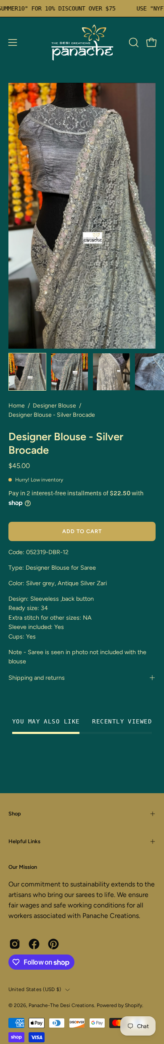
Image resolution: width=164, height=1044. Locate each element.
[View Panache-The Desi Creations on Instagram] (14, 944)
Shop (14, 813)
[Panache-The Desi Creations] (82, 42)
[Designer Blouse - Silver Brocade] (27, 372)
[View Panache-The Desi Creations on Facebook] (34, 944)
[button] (133, 42)
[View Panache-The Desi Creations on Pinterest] (53, 944)
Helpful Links (24, 841)
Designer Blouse (54, 405)
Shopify (133, 1005)
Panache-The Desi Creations (61, 1005)
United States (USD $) (34, 989)
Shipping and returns (36, 677)
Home (16, 405)
